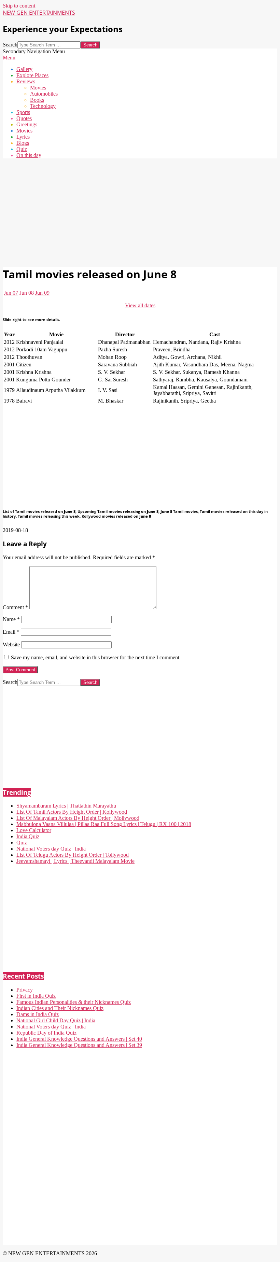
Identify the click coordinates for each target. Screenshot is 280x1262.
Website (11, 644)
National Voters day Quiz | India (51, 849)
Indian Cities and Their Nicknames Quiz (59, 1008)
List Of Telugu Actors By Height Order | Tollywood (72, 855)
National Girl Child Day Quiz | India (55, 1020)
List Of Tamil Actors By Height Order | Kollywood (71, 812)
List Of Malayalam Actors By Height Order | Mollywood (77, 818)
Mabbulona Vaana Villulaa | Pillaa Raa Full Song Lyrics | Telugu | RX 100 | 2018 (103, 824)
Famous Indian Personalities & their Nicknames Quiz (73, 1002)
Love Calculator (33, 830)
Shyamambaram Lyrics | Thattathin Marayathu (66, 806)
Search (10, 44)
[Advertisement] (140, 212)
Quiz (21, 842)
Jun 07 (11, 293)
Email (11, 632)
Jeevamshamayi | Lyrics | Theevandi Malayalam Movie (75, 861)
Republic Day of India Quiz (46, 1033)
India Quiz (27, 836)
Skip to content (19, 6)
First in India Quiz (36, 996)
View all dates (140, 305)
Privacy (24, 990)
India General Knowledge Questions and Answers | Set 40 (79, 1039)
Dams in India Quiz (37, 1014)
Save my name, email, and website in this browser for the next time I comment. (96, 657)
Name (11, 619)
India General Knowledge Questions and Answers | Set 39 (79, 1045)
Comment (15, 607)
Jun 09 (42, 293)
